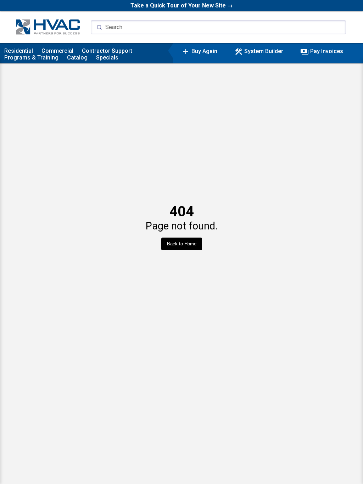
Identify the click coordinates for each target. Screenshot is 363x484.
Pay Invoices (321, 51)
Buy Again (199, 51)
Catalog (77, 57)
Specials (107, 57)
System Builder (258, 51)
